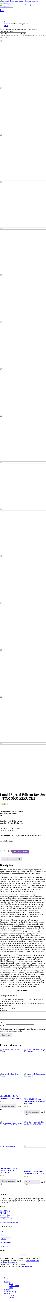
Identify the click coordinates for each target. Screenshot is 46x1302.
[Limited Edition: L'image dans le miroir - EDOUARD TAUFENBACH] (35, 1072)
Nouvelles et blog (10, 1292)
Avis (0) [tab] (17, 859)
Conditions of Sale (6, 1219)
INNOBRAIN (27, 1266)
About (6, 1280)
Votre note (4, 1008)
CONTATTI (4, 1246)
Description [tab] (7, 859)
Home (6, 1278)
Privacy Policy (5, 1215)
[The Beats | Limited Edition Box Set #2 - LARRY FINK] (35, 1144)
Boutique (7, 1282)
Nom (2, 1022)
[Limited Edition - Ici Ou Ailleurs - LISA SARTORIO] (11, 1070)
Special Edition (11, 35)
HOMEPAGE (5, 1211)
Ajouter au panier (21, 851)
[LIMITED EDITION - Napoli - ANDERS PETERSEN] (11, 1142)
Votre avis (4, 1010)
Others (3, 1239)
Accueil (2, 35)
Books (3, 1235)
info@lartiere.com (32, 1261)
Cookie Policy (5, 1217)
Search (23, 33)
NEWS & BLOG (6, 1242)
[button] (2, 11)
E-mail (3, 1025)
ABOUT (3, 1213)
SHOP (2, 1231)
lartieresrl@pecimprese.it (8, 1263)
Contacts (7, 1290)
